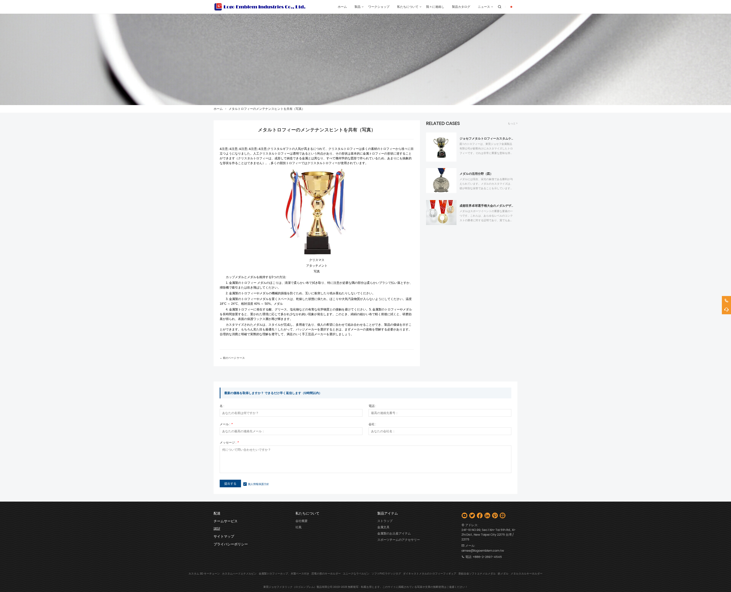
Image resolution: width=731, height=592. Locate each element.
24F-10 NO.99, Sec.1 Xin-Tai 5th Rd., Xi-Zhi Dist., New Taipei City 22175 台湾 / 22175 (488, 535)
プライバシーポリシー (231, 544)
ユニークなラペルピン (356, 573)
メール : (226, 424)
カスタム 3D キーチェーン (204, 573)
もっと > (512, 123)
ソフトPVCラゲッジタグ (386, 573)
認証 (217, 528)
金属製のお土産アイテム (394, 533)
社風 (298, 527)
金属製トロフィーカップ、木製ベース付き (284, 573)
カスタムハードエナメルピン (239, 573)
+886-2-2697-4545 (487, 557)
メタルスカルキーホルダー (527, 573)
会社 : (372, 424)
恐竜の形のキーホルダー (326, 573)
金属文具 (383, 527)
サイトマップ (224, 536)
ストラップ (385, 521)
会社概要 (301, 521)
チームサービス (226, 521)
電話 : (372, 406)
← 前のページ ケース (232, 358)
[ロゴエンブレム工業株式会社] (260, 6)
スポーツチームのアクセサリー (398, 540)
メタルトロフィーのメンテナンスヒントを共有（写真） (267, 109)
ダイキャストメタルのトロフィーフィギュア (429, 573)
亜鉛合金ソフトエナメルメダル (477, 573)
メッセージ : (229, 443)
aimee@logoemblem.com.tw (482, 550)
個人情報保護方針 (258, 484)
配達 (217, 513)
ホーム (218, 109)
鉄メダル (503, 573)
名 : (222, 406)
